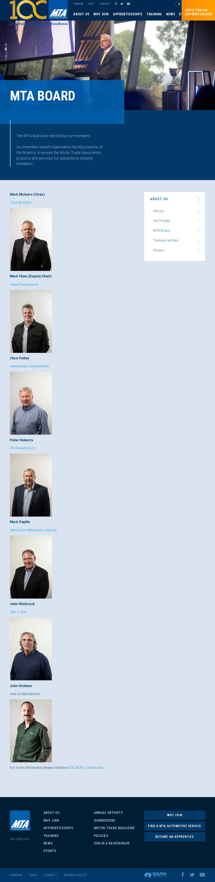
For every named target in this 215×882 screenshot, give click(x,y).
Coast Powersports (24, 284)
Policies (101, 836)
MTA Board (161, 231)
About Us (81, 14)
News (170, 14)
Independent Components (29, 366)
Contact (105, 4)
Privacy (158, 250)
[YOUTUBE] (129, 4)
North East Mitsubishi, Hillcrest (33, 530)
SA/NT (39, 13)
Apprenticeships (127, 14)
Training (154, 14)
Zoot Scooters (20, 202)
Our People (161, 221)
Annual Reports (108, 813)
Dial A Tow (18, 612)
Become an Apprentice (174, 836)
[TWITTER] (122, 4)
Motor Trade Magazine (114, 828)
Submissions (104, 820)
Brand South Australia (155, 875)
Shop (91, 4)
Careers (78, 4)
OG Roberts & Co (22, 448)
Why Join (101, 14)
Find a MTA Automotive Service (174, 826)
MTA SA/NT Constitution (85, 768)
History (158, 211)
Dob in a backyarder (112, 843)
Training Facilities (166, 240)
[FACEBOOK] (115, 4)
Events (49, 851)
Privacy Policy (75, 875)
